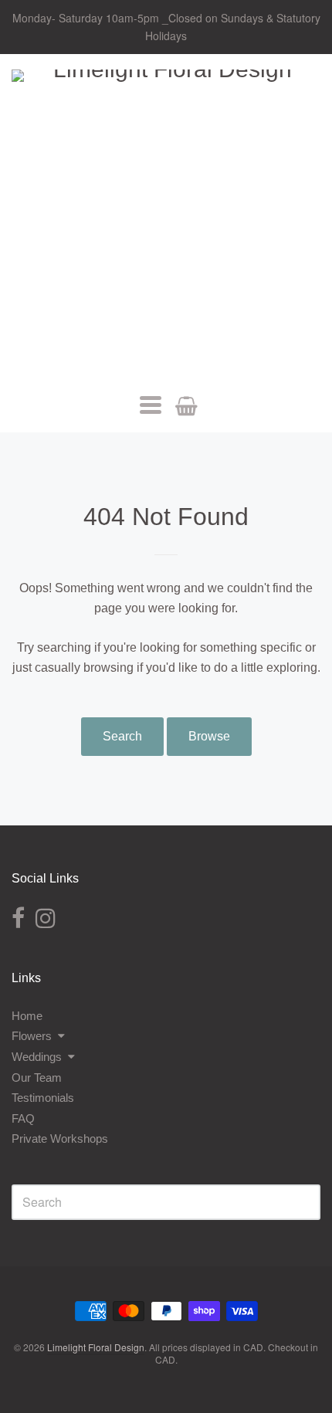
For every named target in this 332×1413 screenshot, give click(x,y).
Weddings (37, 1056)
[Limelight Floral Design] (166, 223)
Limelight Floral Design (95, 1347)
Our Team (37, 1077)
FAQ (23, 1118)
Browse (209, 736)
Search (122, 736)
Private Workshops (60, 1138)
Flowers (32, 1035)
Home (27, 1015)
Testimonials (43, 1097)
